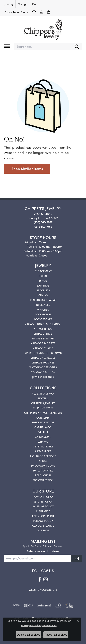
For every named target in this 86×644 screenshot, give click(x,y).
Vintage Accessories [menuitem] (43, 367)
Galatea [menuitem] (43, 432)
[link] (8, 4)
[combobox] (43, 46)
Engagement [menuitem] (43, 271)
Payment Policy (43, 496)
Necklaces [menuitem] (43, 304)
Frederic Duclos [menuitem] (43, 422)
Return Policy (43, 501)
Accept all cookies (56, 634)
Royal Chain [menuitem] (43, 475)
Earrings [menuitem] (43, 285)
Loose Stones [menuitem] (43, 319)
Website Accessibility (43, 589)
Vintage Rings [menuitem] (43, 333)
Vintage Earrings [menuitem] (43, 338)
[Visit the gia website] (28, 606)
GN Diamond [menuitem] (43, 436)
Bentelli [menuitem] (43, 398)
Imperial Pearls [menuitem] (43, 446)
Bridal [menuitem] (43, 276)
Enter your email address (43, 551)
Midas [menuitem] (43, 460)
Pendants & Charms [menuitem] (43, 300)
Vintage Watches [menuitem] (43, 362)
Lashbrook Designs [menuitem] (43, 456)
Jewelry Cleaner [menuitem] (43, 377)
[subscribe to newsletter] (76, 558)
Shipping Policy (43, 506)
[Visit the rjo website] (58, 606)
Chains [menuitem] (43, 295)
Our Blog (43, 530)
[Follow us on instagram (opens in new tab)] (45, 579)
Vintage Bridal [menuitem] (43, 328)
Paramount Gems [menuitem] (43, 465)
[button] (34, 12)
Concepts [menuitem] (43, 417)
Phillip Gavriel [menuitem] (43, 470)
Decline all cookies (28, 634)
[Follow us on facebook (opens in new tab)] (39, 579)
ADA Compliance (43, 525)
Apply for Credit (43, 516)
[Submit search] (77, 46)
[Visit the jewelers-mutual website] (44, 606)
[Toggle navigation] (7, 46)
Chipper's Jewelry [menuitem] (43, 403)
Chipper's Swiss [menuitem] (43, 408)
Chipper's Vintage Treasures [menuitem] (43, 412)
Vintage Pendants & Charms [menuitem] (43, 352)
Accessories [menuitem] (43, 314)
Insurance (43, 511)
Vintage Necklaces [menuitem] (43, 357)
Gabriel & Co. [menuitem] (43, 427)
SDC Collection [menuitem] (43, 480)
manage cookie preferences (39, 625)
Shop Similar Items (27, 168)
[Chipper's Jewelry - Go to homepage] (43, 28)
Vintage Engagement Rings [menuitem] (43, 324)
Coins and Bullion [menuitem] (43, 372)
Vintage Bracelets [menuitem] (43, 343)
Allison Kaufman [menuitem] (43, 393)
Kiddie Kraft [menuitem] (43, 451)
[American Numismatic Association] (69, 606)
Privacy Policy (43, 520)
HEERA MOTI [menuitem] (43, 441)
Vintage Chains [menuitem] (43, 348)
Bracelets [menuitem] (43, 290)
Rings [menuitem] (43, 280)
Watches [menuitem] (43, 309)
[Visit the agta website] (16, 606)
